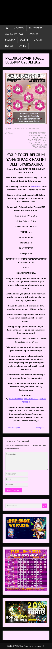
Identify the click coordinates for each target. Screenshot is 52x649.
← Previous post (12, 427)
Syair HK (24, 40)
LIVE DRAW (19, 27)
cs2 (9, 129)
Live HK (22, 46)
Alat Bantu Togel (14, 33)
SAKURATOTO (16, 399)
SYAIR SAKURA (34, 140)
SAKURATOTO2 (31, 399)
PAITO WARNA (35, 27)
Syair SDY (33, 33)
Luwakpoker (10, 636)
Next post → (41, 427)
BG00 (10, 133)
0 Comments (34, 129)
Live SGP (9, 46)
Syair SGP (10, 40)
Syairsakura (35, 186)
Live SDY (38, 40)
